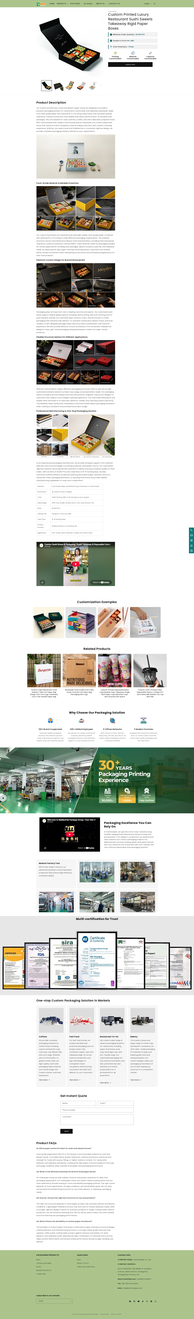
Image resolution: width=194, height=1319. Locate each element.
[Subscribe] (70, 1301)
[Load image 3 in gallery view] (69, 85)
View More (43, 1080)
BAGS (38, 1260)
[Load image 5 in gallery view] (93, 85)
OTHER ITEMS (41, 1274)
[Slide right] (101, 85)
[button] (62, 3)
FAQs (79, 1260)
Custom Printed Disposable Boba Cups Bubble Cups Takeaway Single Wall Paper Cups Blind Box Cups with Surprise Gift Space (115, 693)
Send (66, 1131)
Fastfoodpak (82, 1314)
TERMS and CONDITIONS (86, 1267)
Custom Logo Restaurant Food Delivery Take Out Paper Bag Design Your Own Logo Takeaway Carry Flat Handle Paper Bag (44, 693)
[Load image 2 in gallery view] (58, 85)
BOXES (38, 1267)
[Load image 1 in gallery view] (46, 85)
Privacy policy (104, 1314)
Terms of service (116, 1314)
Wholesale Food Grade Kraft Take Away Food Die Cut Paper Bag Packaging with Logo (79, 692)
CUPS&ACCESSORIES (43, 1263)
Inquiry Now (130, 64)
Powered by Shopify (92, 1314)
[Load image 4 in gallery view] (81, 85)
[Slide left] (38, 85)
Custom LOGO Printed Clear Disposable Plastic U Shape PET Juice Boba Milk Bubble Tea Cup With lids (150, 693)
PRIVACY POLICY (83, 1263)
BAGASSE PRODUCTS (43, 1270)
